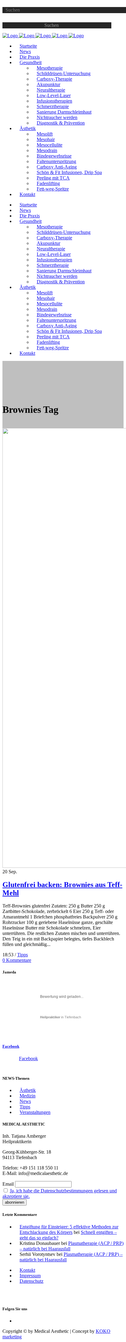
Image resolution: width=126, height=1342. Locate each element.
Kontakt (27, 1270)
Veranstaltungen (35, 1112)
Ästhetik (28, 1090)
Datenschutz (31, 1281)
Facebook (10, 1046)
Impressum (30, 1275)
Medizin (27, 1095)
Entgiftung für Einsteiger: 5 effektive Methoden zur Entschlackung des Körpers (69, 1229)
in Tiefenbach (60, 1017)
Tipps (22, 954)
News (25, 1101)
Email (8, 1184)
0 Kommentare (16, 960)
